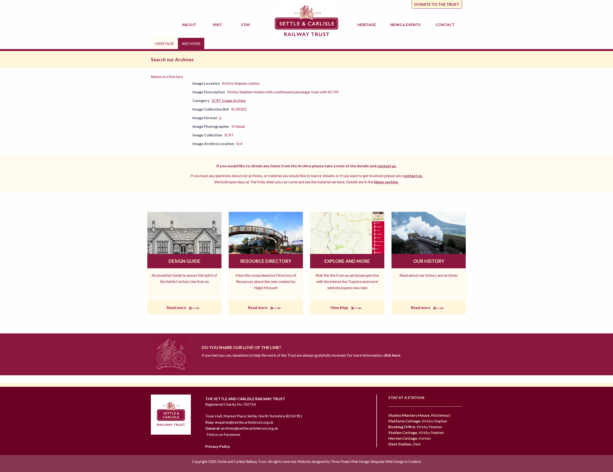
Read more (177, 307)
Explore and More (347, 261)
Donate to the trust (436, 4)
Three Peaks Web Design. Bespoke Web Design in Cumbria (375, 462)
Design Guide (184, 261)
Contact (445, 24)
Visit (218, 24)
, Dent (404, 444)
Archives (191, 43)
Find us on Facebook (223, 434)
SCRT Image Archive (229, 100)
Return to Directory (167, 76)
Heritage (367, 24)
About (190, 24)
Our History (428, 261)
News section (386, 182)
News (405, 24)
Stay (246, 24)
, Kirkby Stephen (417, 421)
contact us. (387, 165)
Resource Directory (265, 261)
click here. (392, 355)
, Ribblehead (419, 415)
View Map (339, 307)
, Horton (409, 438)
